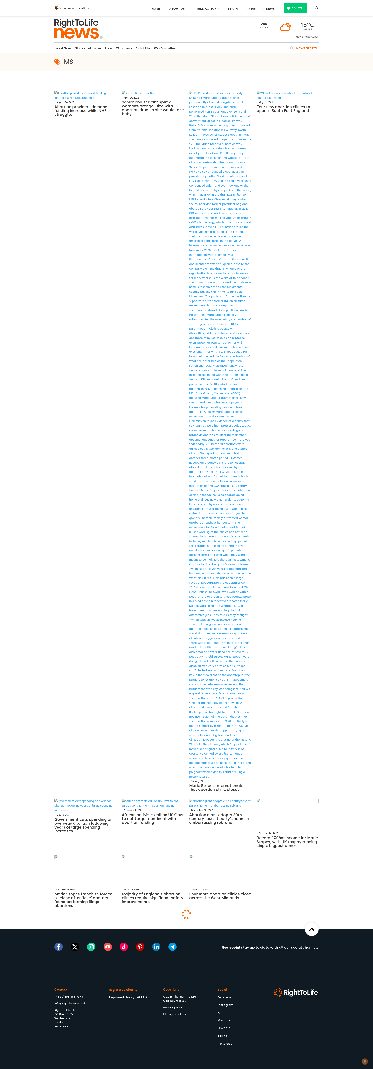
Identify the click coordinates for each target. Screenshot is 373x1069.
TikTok (222, 1036)
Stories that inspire (88, 48)
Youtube (224, 1020)
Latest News (62, 48)
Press (108, 48)
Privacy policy (173, 1007)
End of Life (143, 48)
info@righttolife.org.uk (69, 1003)
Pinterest (225, 1044)
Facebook (224, 997)
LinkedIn (224, 1028)
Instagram (226, 1005)
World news (124, 48)
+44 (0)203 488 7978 (68, 996)
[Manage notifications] (365, 1061)
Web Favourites (164, 48)
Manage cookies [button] (174, 1014)
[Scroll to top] (312, 929)
